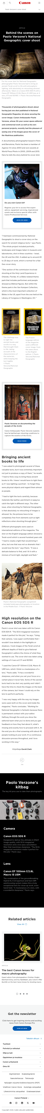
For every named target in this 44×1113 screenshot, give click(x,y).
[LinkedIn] (22, 1103)
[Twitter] (28, 1103)
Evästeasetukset (33, 1091)
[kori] (4, 3)
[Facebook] (10, 1103)
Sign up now (22, 1028)
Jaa (22, 764)
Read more (22, 441)
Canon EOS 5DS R (15, 836)
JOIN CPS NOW (22, 220)
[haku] (10, 3)
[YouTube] (33, 1103)
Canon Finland (21, 1098)
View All (20, 924)
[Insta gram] (16, 1103)
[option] (22, 961)
